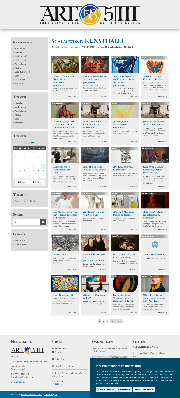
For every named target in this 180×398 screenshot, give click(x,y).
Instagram (58, 381)
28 (34, 171)
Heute (22, 182)
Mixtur (17, 68)
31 (15, 175)
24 (15, 171)
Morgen (38, 182)
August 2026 (29, 143)
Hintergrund (20, 60)
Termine (20, 96)
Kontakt (58, 352)
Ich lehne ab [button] (125, 389)
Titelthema (19, 48)
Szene (17, 75)
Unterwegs (19, 79)
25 (20, 171)
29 (39, 171)
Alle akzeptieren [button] (107, 389)
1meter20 (19, 83)
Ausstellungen (21, 64)
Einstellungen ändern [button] (144, 389)
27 (29, 171)
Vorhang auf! (20, 56)
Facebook (58, 383)
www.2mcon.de (18, 382)
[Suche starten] (43, 222)
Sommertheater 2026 (24, 201)
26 (25, 171)
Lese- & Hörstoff (22, 72)
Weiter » (116, 321)
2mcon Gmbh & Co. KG (31, 394)
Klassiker (18, 52)
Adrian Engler (50, 394)
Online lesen (20, 244)
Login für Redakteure (64, 366)
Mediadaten (20, 240)
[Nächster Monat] (43, 143)
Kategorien (22, 42)
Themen (19, 194)
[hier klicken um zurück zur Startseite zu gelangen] (90, 14)
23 (43, 166)
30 (43, 171)
